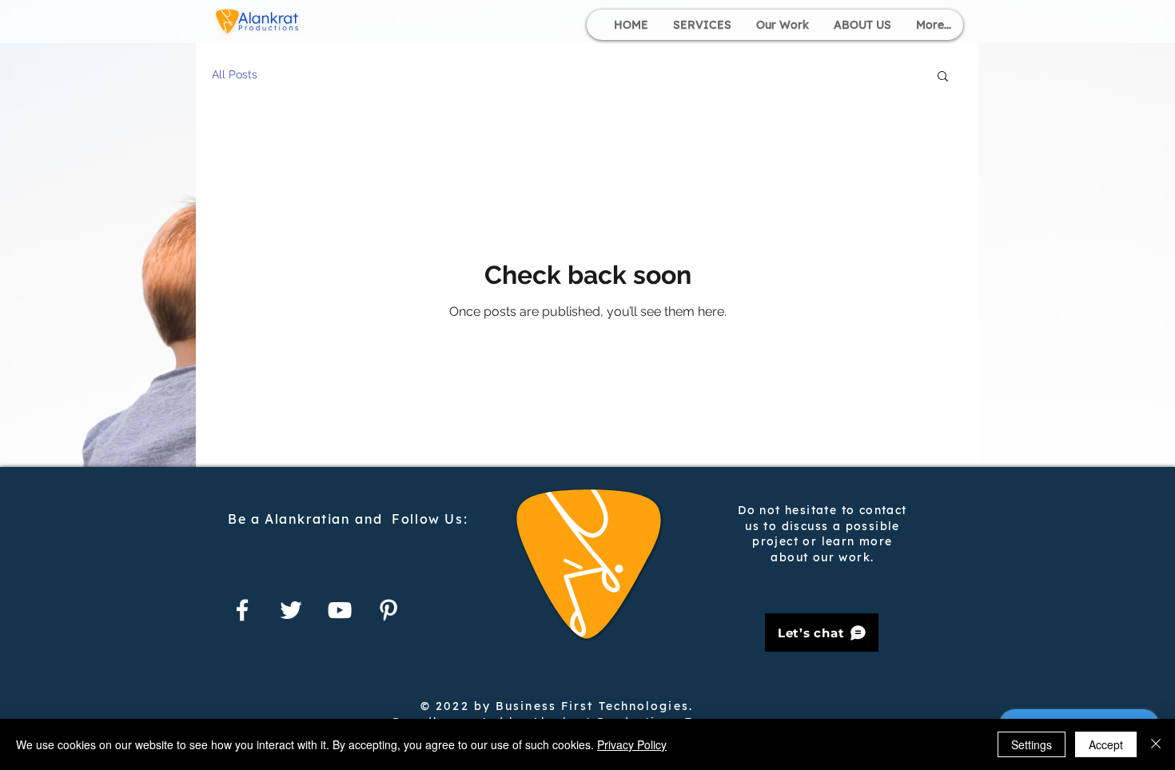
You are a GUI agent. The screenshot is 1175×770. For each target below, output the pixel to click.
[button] (942, 77)
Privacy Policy (632, 744)
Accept (1106, 744)
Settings (1031, 744)
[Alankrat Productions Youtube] (339, 610)
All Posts (234, 74)
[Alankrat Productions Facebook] (242, 610)
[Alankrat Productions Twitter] (291, 610)
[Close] (1155, 744)
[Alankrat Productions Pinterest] (388, 610)
